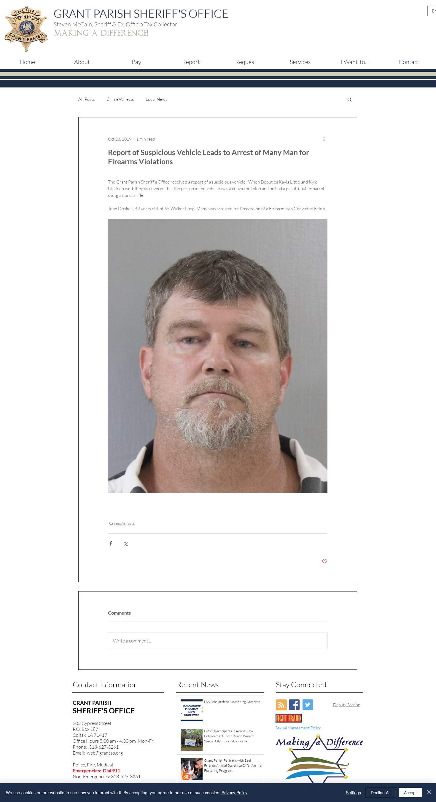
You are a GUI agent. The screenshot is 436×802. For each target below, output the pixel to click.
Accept (410, 792)
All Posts (86, 99)
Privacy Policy (234, 792)
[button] (136, 62)
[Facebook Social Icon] (294, 704)
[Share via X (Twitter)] (125, 543)
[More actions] (323, 138)
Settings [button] (353, 792)
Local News (156, 99)
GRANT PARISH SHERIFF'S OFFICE (141, 13)
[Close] (428, 792)
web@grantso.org (105, 753)
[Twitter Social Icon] (308, 704)
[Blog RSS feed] (281, 705)
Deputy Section (346, 704)
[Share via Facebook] (111, 543)
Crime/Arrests (120, 99)
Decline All (380, 792)
